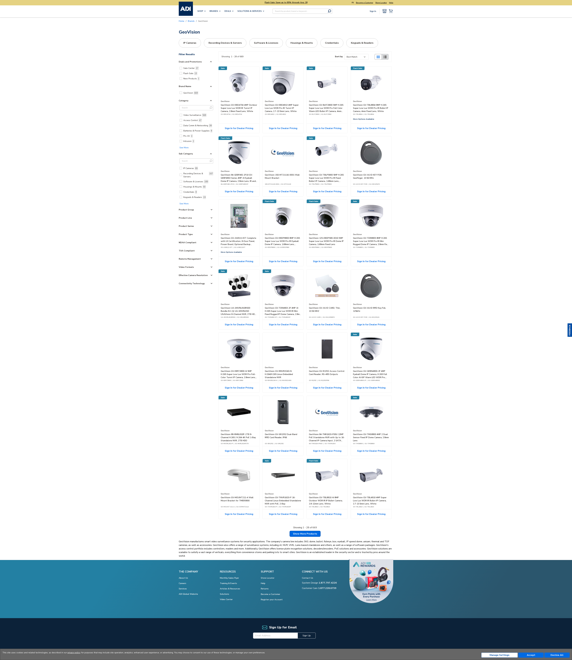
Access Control (192, 120)
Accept (531, 655)
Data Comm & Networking (197, 125)
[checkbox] (180, 68)
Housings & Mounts (194, 186)
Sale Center (190, 68)
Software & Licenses (195, 181)
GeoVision (190, 92)
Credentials (190, 192)
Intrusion (188, 141)
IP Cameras (190, 168)
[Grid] (378, 57)
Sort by (339, 56)
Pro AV (187, 136)
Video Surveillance (194, 115)
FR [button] (353, 2)
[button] (570, 330)
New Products (191, 78)
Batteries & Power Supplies (197, 130)
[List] (385, 57)
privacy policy (73, 652)
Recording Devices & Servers (198, 175)
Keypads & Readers (194, 197)
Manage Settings (499, 655)
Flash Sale (190, 73)
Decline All (557, 655)
